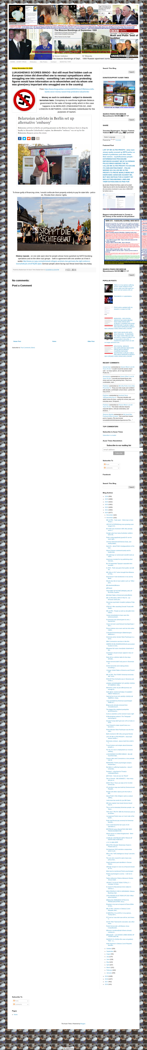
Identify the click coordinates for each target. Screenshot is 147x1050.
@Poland (109, 588)
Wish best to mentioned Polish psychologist (119, 871)
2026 (106, 496)
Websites (33, 62)
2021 (106, 510)
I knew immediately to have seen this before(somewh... (117, 616)
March (108, 967)
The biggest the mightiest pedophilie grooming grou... (117, 710)
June (108, 959)
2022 (106, 507)
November (109, 517)
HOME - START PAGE (18, 62)
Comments (109, 468)
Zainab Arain (107, 367)
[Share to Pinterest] (75, 270)
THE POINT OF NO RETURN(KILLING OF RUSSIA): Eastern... (119, 591)
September (110, 951)
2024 (106, 502)
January (109, 973)
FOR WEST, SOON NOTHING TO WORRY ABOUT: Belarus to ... (119, 693)
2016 (106, 984)
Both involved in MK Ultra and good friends (119, 734)
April (108, 965)
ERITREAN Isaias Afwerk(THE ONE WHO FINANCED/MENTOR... (119, 830)
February (109, 970)
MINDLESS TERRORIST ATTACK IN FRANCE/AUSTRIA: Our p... (117, 900)
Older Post (91, 341)
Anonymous (106, 376)
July (107, 956)
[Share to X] (71, 270)
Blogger (82, 1024)
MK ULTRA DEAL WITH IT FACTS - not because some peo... (118, 598)
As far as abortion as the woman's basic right (120, 714)
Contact (53, 62)
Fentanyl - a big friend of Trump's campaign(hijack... (116, 772)
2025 (106, 499)
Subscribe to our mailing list (119, 445)
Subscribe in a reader (109, 435)
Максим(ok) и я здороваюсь (123, 296)
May (107, 962)
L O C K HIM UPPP (112, 842)
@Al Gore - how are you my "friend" (117, 776)
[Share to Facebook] (73, 270)
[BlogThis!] (69, 270)
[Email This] (66, 270)
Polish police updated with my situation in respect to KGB (123, 308)
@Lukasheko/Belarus (113, 585)
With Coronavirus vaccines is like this (117, 641)
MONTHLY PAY (65, 62)
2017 (106, 982)
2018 (106, 979)
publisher (106, 386)
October (109, 948)
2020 (106, 512)
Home (54, 341)
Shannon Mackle (108, 414)
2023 (106, 504)
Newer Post (17, 341)
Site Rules (43, 62)
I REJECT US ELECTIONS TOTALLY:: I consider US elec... (118, 883)
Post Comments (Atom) (28, 347)
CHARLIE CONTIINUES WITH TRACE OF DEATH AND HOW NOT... (119, 838)
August (108, 954)
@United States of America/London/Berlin (119, 595)
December (109, 515)
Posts (107, 464)
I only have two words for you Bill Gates (118, 800)
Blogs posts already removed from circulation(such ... (116, 706)
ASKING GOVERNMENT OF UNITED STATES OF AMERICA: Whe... (120, 684)
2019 (106, 976)
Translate (118, 140)
